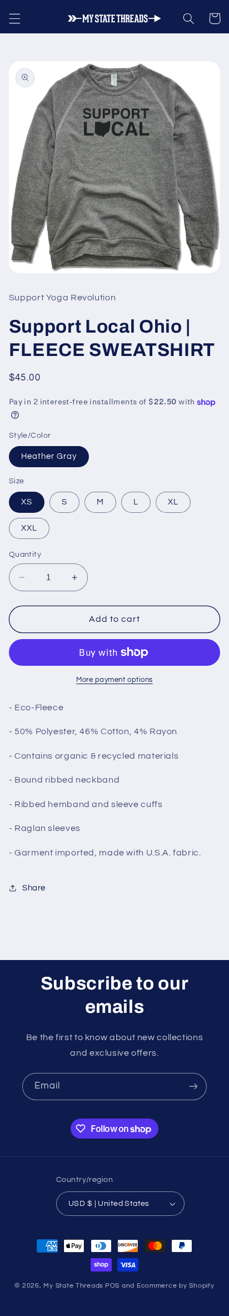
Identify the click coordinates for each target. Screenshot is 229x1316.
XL (173, 502)
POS (112, 1286)
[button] (14, 18)
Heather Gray (49, 456)
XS (26, 502)
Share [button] (34, 888)
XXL (29, 528)
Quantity (25, 554)
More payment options (114, 680)
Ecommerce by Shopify (176, 1286)
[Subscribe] (193, 1086)
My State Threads (73, 1286)
